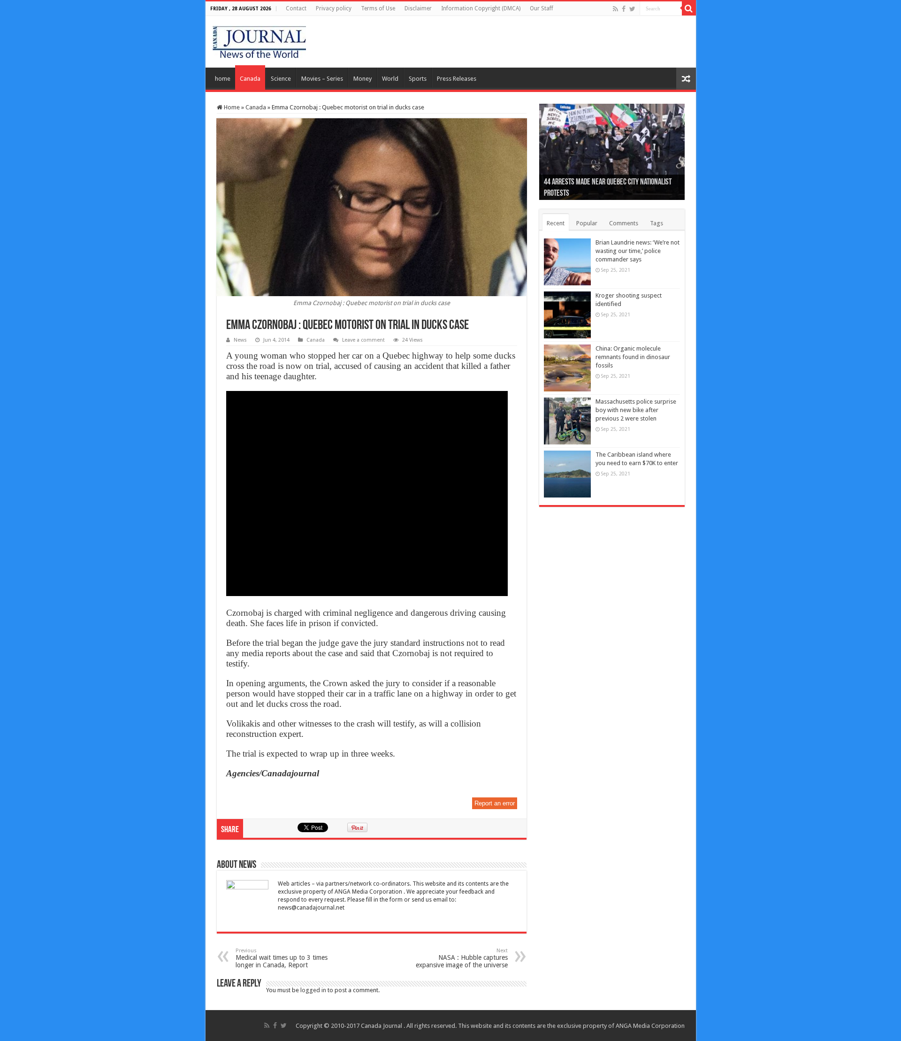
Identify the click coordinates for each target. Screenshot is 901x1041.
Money (362, 78)
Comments (623, 223)
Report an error (494, 803)
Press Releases (456, 78)
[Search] (689, 8)
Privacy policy (333, 8)
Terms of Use (378, 8)
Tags (656, 223)
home (222, 78)
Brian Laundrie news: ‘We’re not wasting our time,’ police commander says (638, 251)
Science (281, 78)
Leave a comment (363, 340)
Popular (586, 223)
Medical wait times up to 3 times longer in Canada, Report (282, 958)
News (240, 340)
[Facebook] (623, 9)
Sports (418, 78)
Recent (556, 223)
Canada (250, 78)
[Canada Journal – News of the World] (259, 40)
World (390, 78)
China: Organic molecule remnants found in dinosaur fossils (633, 357)
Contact (296, 8)
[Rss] (615, 9)
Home (231, 107)
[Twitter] (632, 9)
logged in (313, 990)
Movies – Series (322, 78)
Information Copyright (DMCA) (480, 8)
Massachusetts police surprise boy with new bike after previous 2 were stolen (636, 410)
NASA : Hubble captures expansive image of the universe (462, 958)
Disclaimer (418, 8)
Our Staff (541, 8)
